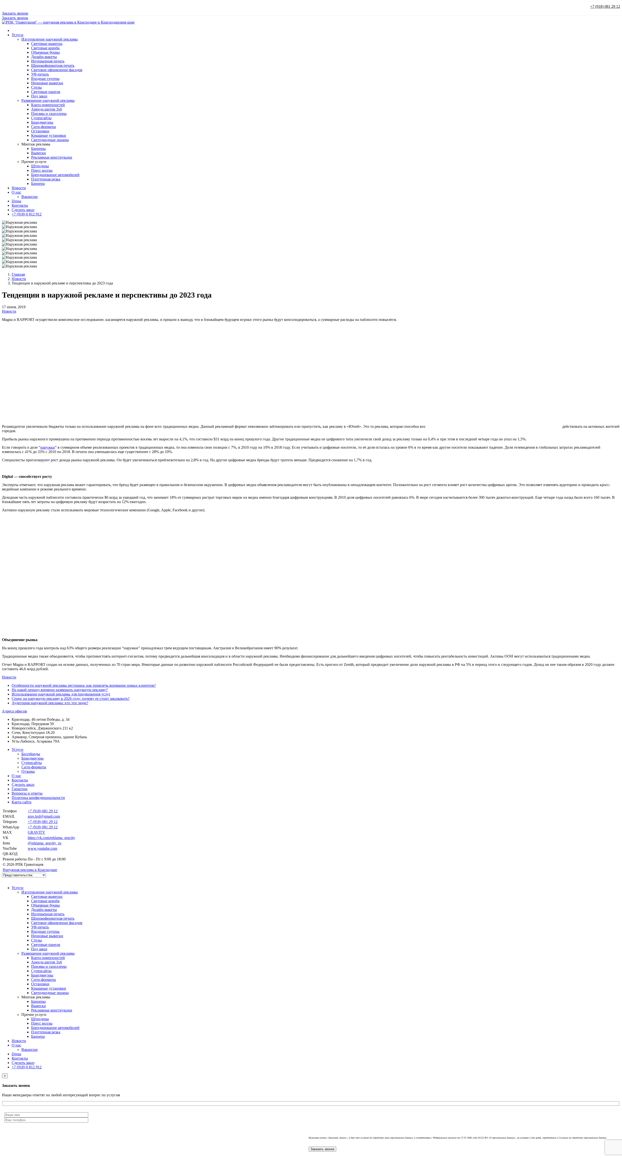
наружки (47, 447)
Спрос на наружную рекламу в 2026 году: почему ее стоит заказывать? (71, 698)
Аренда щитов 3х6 (46, 109)
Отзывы (28, 771)
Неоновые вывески (47, 83)
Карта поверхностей (48, 105)
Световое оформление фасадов (56, 70)
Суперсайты (41, 118)
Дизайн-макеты (44, 57)
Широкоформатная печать (52, 65)
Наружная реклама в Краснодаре (30, 870)
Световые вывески (46, 44)
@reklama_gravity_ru (44, 843)
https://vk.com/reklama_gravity (51, 838)
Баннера (38, 183)
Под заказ (39, 96)
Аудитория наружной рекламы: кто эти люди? (50, 703)
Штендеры (40, 166)
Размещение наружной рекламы (48, 100)
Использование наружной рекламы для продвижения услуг (61, 694)
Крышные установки (48, 135)
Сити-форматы (43, 127)
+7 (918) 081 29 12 (605, 6)
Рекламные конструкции (51, 157)
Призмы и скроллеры (49, 114)
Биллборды (30, 754)
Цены (16, 201)
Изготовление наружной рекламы (49, 39)
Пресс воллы (41, 170)
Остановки (40, 131)
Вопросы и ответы (27, 793)
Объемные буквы (45, 52)
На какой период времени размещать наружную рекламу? (60, 690)
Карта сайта (21, 802)
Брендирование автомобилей (55, 175)
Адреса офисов (14, 711)
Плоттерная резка (45, 179)
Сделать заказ (23, 210)
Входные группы (45, 79)
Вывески (38, 153)
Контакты (20, 205)
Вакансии (29, 197)
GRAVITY (36, 832)
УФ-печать (40, 74)
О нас (16, 192)
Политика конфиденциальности (38, 798)
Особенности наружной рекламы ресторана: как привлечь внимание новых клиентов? (84, 685)
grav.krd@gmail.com (44, 816)
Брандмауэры (42, 122)
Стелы (36, 87)
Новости (19, 188)
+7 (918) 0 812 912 (27, 214)
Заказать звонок (15, 13)
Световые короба (45, 48)
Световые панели (45, 92)
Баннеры (38, 148)
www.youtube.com (42, 848)
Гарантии (19, 789)
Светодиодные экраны (50, 140)
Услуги (17, 35)
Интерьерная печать (47, 61)
